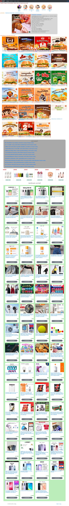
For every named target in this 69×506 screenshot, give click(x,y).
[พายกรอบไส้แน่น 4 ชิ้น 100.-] (43, 80)
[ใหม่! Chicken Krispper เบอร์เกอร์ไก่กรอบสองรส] (43, 131)
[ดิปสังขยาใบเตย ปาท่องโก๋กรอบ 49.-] (59, 114)
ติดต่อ (18, 1)
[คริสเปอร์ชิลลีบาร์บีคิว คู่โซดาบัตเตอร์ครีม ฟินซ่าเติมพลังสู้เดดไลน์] (26, 114)
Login (68, 1)
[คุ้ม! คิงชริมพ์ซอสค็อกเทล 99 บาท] (10, 80)
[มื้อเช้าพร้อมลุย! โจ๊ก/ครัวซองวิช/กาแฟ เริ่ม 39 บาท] (26, 80)
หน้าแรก (7, 1)
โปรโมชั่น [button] (11, 1)
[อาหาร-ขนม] (43, 6)
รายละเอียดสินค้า (12, 203)
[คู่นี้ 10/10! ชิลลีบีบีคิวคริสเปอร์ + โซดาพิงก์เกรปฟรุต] (10, 114)
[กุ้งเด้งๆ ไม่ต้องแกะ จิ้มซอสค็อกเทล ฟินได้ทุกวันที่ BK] (10, 97)
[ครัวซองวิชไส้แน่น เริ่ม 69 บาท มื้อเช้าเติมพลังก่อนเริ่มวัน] (10, 131)
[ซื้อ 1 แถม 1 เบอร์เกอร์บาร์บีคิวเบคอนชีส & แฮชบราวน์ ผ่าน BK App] (26, 46)
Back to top (59, 504)
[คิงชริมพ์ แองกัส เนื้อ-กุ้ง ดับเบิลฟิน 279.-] (26, 63)
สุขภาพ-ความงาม (31, 10)
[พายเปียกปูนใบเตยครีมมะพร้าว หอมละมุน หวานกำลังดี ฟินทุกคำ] (59, 80)
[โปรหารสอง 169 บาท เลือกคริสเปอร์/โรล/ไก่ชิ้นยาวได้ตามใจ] (59, 46)
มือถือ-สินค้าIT (19, 10)
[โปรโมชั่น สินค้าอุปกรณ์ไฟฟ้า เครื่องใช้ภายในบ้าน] (37, 6)
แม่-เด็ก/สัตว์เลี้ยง (50, 10)
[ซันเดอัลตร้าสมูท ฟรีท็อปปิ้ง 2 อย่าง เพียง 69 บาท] (43, 97)
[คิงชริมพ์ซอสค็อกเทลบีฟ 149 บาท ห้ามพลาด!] (10, 63)
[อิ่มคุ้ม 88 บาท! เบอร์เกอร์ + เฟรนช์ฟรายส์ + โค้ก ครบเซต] (43, 46)
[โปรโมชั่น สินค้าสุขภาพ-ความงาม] (31, 6)
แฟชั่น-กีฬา (25, 9)
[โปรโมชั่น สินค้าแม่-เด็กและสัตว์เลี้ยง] (49, 6)
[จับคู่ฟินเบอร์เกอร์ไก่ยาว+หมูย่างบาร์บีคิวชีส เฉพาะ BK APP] (26, 131)
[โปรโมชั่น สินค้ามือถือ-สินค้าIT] (19, 6)
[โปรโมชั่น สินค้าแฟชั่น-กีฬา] (25, 6)
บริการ (15, 1)
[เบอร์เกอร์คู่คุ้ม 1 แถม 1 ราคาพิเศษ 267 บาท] (10, 46)
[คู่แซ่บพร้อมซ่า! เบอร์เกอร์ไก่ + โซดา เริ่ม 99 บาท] (26, 97)
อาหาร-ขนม (44, 9)
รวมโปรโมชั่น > (2, 13)
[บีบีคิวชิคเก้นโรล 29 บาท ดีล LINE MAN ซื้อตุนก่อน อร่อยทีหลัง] (59, 61)
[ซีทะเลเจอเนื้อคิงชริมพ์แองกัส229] (43, 63)
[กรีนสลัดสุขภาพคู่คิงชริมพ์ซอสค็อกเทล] (43, 114)
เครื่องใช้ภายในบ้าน (37, 10)
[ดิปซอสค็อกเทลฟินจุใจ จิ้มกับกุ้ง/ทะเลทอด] (59, 97)
